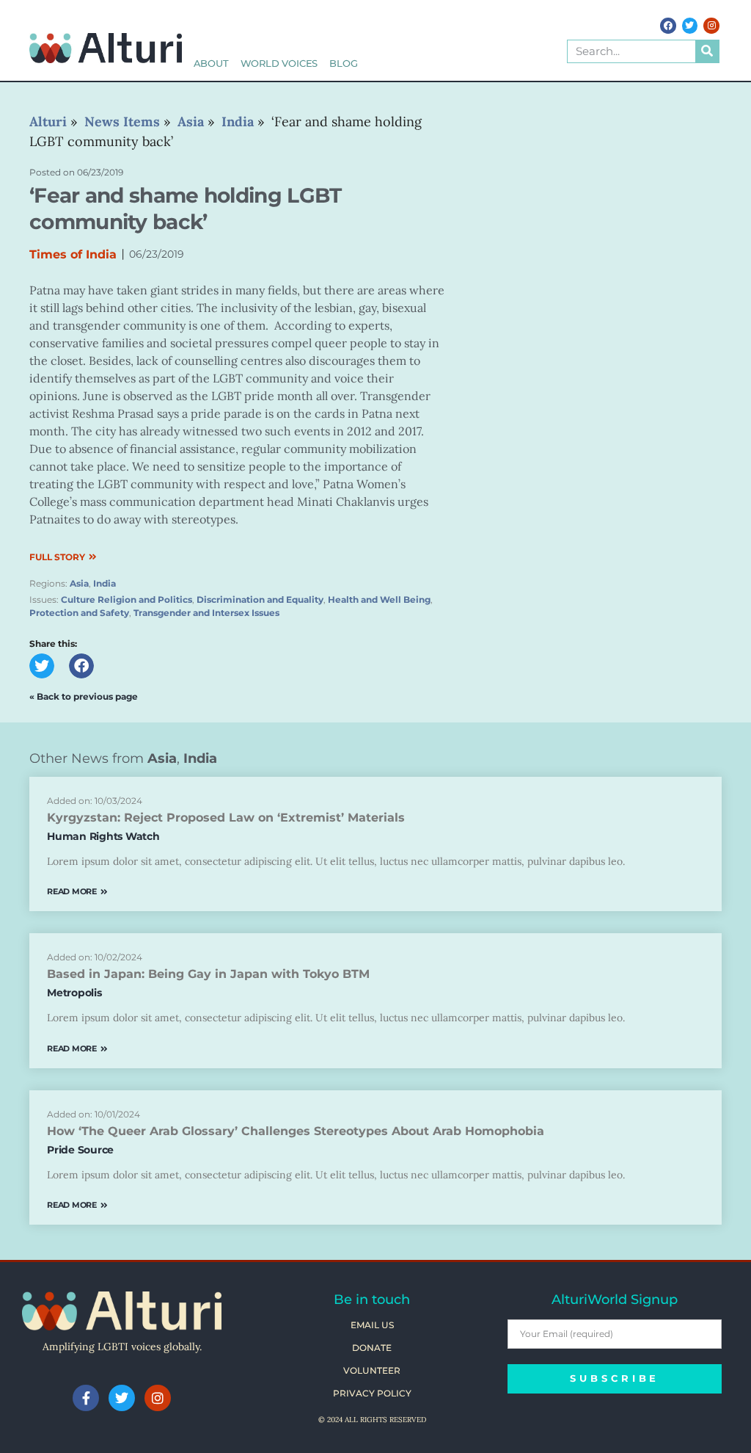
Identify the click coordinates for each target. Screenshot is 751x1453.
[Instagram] (711, 26)
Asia (79, 583)
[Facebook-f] (86, 1398)
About (211, 63)
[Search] (707, 51)
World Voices (279, 63)
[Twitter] (690, 26)
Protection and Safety (79, 612)
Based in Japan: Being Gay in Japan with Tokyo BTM (208, 974)
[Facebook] (668, 26)
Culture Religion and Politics (126, 599)
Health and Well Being (379, 599)
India (104, 583)
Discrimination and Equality (260, 599)
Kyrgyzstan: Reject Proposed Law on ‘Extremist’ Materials (226, 818)
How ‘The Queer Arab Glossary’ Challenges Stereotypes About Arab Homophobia (295, 1131)
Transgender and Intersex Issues (206, 612)
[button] (41, 665)
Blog (343, 63)
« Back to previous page (83, 696)
